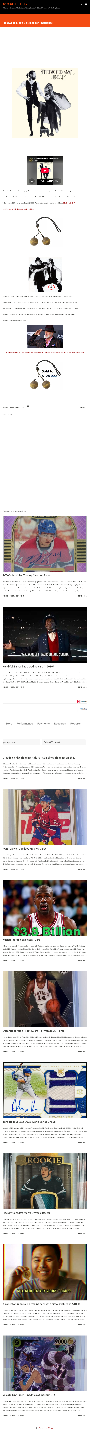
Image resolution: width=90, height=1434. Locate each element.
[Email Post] (28, 407)
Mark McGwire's (69, 203)
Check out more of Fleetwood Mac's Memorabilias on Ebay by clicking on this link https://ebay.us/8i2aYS (45, 352)
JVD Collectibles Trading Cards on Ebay (26, 575)
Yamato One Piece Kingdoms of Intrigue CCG (29, 1394)
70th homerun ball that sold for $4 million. (18, 209)
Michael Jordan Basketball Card (21, 939)
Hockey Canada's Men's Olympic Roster (26, 1212)
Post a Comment (17, 596)
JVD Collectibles (15, 3)
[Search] (80, 4)
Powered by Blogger (46, 1428)
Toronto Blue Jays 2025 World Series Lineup (29, 1121)
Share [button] (82, 407)
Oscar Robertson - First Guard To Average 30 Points (33, 1030)
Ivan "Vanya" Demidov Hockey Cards (25, 848)
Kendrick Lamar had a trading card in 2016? (28, 666)
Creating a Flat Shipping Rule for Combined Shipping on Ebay (39, 757)
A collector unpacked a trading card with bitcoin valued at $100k (41, 1303)
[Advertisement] (45, 44)
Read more (82, 596)
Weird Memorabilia (17, 407)
